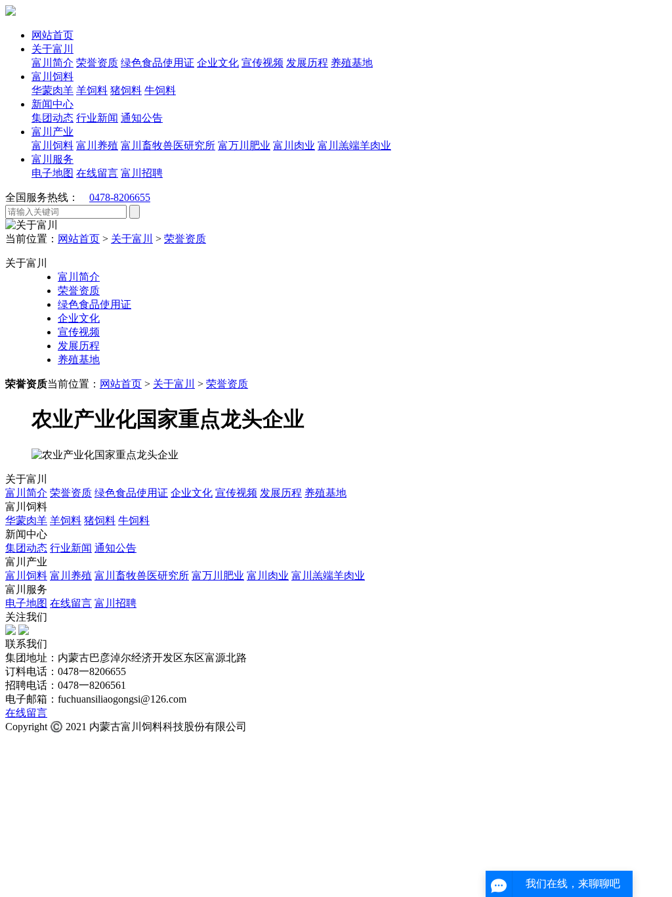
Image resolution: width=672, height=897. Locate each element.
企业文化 (218, 62)
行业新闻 (97, 117)
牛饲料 (160, 90)
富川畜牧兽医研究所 (168, 145)
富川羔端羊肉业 (354, 145)
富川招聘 (142, 173)
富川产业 (53, 131)
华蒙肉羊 (53, 90)
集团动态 (53, 117)
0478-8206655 (119, 197)
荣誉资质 (97, 62)
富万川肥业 (244, 145)
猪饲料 (126, 90)
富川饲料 (53, 76)
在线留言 (97, 173)
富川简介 (53, 62)
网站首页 (53, 35)
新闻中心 (53, 104)
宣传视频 (263, 62)
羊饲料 (92, 90)
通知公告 (142, 117)
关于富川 (53, 49)
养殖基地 (352, 62)
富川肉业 (294, 145)
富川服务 (53, 159)
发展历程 (307, 62)
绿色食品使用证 (157, 62)
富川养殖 (97, 145)
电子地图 (53, 173)
